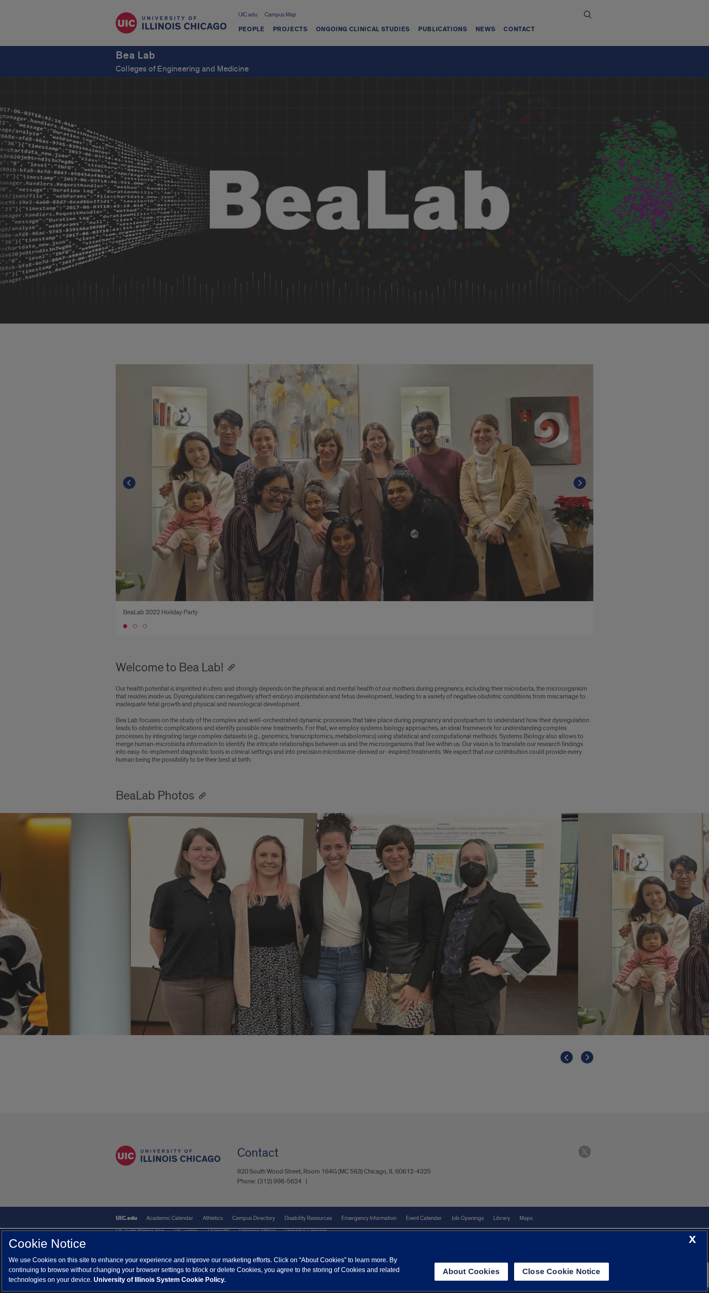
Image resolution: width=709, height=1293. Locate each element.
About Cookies (471, 1271)
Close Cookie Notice (561, 1271)
